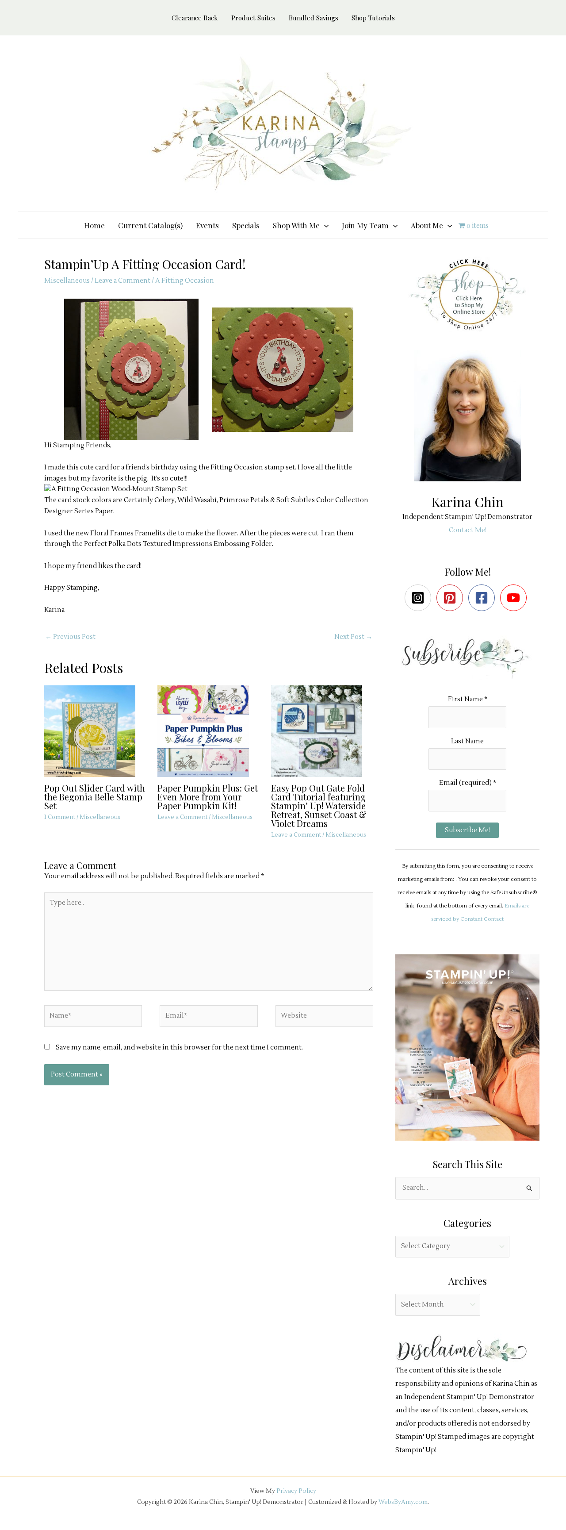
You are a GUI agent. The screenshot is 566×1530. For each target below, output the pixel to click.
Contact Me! (467, 530)
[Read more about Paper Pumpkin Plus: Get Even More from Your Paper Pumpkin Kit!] (208, 731)
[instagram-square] (420, 597)
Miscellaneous (67, 281)
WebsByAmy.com (403, 1502)
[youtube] (515, 597)
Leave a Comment (122, 281)
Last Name (467, 741)
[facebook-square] (483, 597)
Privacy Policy (296, 1491)
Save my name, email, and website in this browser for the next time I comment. (179, 1047)
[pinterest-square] (451, 597)
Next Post (353, 637)
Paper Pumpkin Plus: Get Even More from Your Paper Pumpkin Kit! (207, 796)
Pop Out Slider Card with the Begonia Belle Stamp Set (94, 796)
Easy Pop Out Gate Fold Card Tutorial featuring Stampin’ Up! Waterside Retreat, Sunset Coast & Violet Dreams (319, 805)
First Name (467, 699)
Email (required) (467, 783)
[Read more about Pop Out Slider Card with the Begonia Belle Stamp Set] (95, 731)
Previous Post (70, 637)
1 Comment (59, 817)
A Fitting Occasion (184, 281)
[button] (324, 225)
